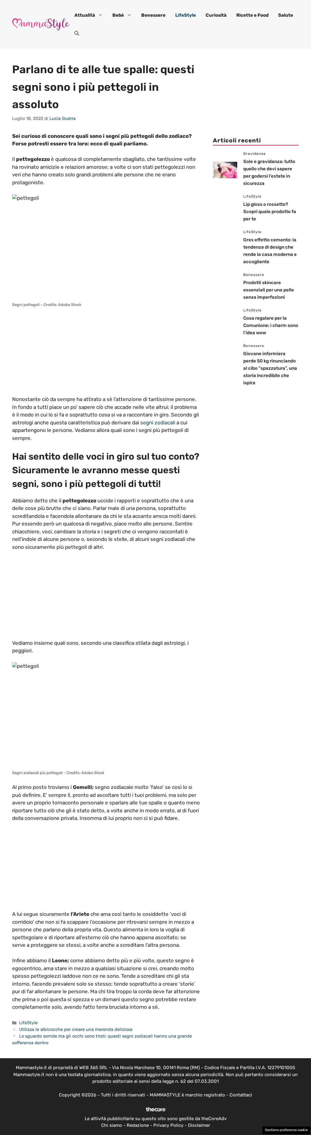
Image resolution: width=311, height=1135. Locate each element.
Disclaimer (199, 1125)
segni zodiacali (157, 423)
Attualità (84, 15)
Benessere (153, 15)
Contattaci (241, 1095)
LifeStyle (185, 15)
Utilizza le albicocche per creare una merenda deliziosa (75, 1029)
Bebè (118, 15)
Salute (285, 15)
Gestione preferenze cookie (286, 1130)
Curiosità (216, 15)
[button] (77, 33)
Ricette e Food (252, 15)
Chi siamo (111, 1125)
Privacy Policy (168, 1125)
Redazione (138, 1125)
